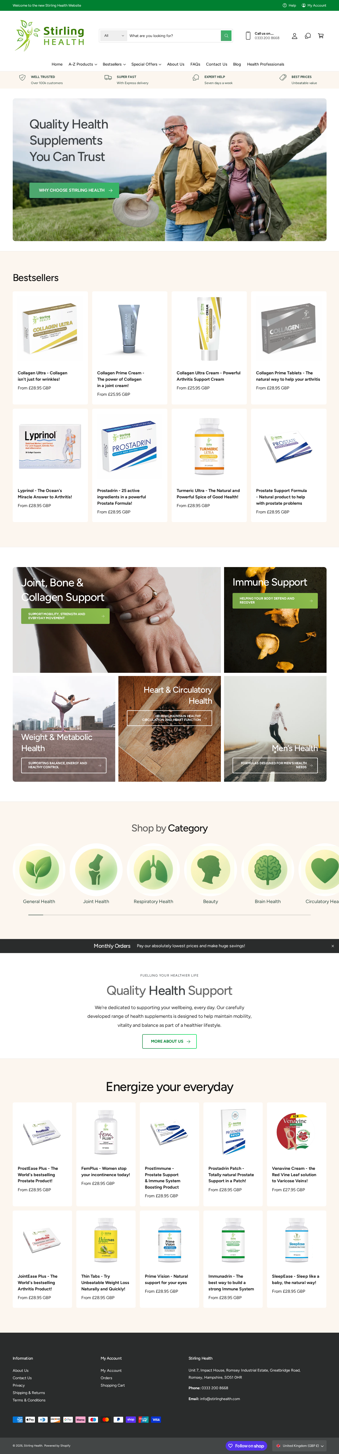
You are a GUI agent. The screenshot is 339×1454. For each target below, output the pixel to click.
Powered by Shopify (57, 1445)
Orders (106, 1377)
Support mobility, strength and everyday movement (56, 616)
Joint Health (96, 901)
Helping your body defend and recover (267, 600)
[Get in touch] (307, 35)
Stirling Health (33, 1445)
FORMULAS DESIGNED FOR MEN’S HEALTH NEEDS (274, 765)
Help (292, 5)
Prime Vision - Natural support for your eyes (166, 1279)
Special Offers (144, 64)
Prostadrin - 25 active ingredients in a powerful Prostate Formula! (121, 497)
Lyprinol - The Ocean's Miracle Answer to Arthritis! (45, 493)
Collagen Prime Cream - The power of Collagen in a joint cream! (120, 379)
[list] (169, 80)
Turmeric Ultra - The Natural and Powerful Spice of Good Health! (208, 493)
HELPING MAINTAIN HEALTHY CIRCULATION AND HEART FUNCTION (171, 718)
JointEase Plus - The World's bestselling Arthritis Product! (37, 1282)
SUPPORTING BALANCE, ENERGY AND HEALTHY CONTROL (57, 765)
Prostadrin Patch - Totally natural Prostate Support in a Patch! (231, 1175)
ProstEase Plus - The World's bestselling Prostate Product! (38, 1175)
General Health (39, 901)
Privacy (19, 1385)
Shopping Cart (113, 1385)
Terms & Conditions (29, 1400)
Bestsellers (112, 64)
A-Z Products (81, 64)
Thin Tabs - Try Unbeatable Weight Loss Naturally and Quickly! (105, 1282)
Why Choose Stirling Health (72, 190)
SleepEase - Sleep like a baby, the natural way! (295, 1279)
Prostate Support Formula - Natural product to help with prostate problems (281, 497)
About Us (21, 1370)
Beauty (210, 901)
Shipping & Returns (29, 1392)
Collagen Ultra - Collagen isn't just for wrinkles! (42, 376)
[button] (320, 35)
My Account (316, 5)
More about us (167, 1041)
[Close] (333, 946)
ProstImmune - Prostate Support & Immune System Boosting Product (162, 1178)
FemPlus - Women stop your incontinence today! (105, 1171)
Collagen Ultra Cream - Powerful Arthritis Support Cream (209, 376)
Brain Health (268, 901)
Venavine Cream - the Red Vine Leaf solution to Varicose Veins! (294, 1175)
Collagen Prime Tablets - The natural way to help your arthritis (288, 376)
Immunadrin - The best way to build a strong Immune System (231, 1282)
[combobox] (180, 35)
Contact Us (22, 1377)
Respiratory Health (153, 901)
